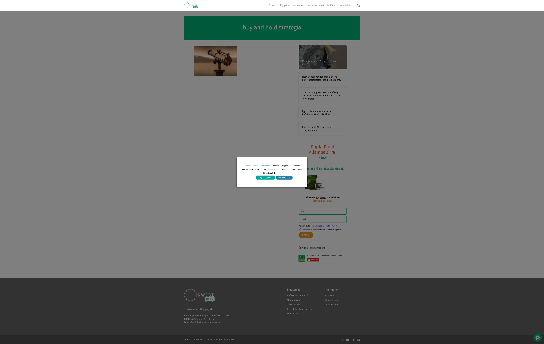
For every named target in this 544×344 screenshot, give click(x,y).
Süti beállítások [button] (284, 178)
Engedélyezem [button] (265, 177)
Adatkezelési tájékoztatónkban (258, 166)
